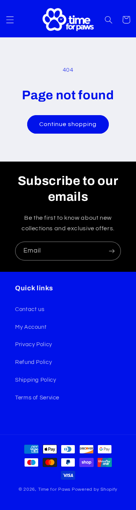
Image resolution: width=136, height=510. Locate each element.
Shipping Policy (35, 380)
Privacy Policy (33, 344)
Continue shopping (68, 124)
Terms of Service (37, 398)
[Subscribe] (112, 251)
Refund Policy (33, 362)
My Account (30, 327)
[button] (10, 19)
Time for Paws (54, 489)
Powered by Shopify (94, 489)
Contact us (29, 309)
